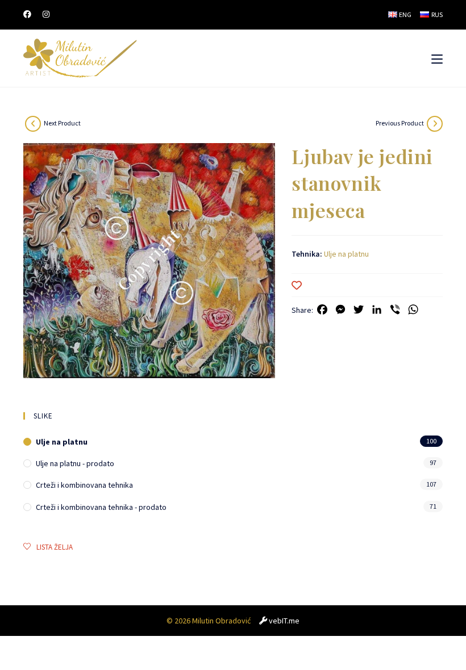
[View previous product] (435, 124)
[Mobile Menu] (437, 58)
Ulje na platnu (346, 254)
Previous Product (400, 123)
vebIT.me (284, 620)
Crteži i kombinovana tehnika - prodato (101, 507)
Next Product (62, 123)
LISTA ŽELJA (54, 547)
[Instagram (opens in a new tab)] (46, 14)
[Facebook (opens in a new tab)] (30, 14)
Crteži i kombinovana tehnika (84, 485)
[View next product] (33, 124)
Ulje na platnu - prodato (75, 463)
